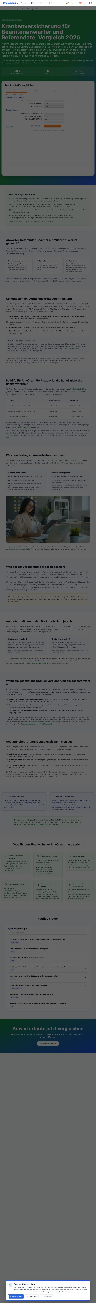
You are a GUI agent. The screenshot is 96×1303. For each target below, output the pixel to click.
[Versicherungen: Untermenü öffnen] (63, 3)
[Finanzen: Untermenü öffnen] (76, 3)
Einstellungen (33, 1296)
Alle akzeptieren (17, 1296)
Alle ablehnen (48, 1296)
